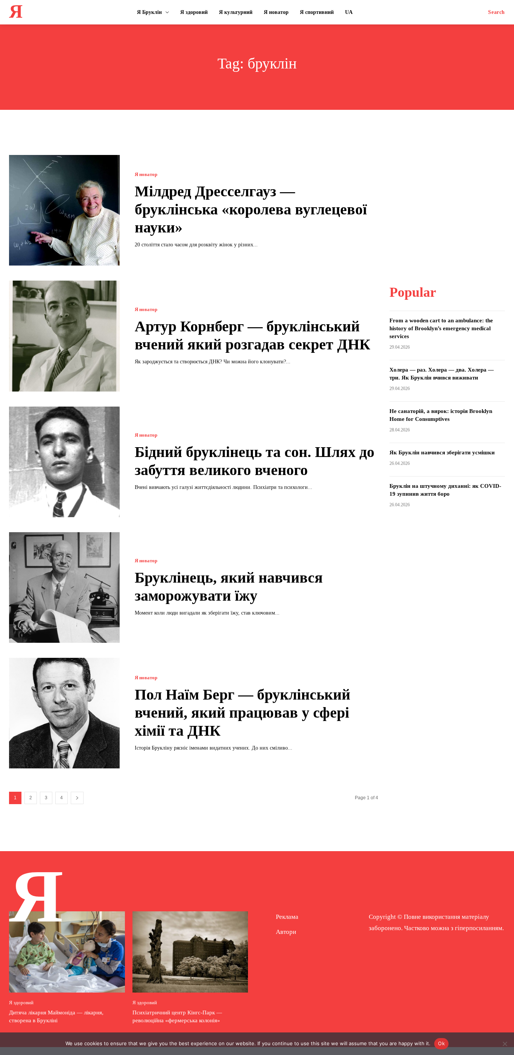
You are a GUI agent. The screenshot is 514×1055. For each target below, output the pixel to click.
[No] (504, 1043)
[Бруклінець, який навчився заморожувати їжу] (64, 587)
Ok (441, 1043)
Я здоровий (21, 1002)
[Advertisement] (447, 202)
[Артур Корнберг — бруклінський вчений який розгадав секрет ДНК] (64, 336)
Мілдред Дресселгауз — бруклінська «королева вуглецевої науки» (251, 209)
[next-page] (77, 798)
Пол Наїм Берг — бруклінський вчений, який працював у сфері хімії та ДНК (242, 712)
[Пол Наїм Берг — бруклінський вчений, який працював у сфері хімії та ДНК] (64, 713)
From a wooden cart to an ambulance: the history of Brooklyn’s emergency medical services (441, 328)
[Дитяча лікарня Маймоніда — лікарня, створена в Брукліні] (67, 951)
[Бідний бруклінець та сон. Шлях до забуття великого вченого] (64, 462)
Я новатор (146, 174)
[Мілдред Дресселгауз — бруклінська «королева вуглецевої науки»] (64, 210)
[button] (496, 12)
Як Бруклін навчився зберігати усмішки (442, 452)
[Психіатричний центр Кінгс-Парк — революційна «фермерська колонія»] (190, 951)
